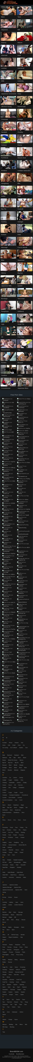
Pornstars (9, 949)
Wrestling (12, 1027)
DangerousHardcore (22, 602)
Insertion (4, 877)
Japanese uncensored (7, 889)
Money (17, 919)
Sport (9, 987)
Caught (10, 780)
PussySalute (6, 475)
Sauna (16, 967)
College (14, 787)
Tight (15, 1004)
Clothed (4, 787)
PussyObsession (22, 654)
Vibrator (4, 1019)
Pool (3, 949)
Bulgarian (23, 770)
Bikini (22, 762)
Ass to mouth (13, 747)
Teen (3, 1002)
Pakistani (4, 944)
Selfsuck (18, 969)
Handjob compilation (18, 859)
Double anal (18, 810)
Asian (19, 745)
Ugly (3, 1012)
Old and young (14, 934)
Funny (16, 837)
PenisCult (20, 617)
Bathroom (4, 757)
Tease (23, 999)
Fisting (17, 832)
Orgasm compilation (13, 937)
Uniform (21, 1012)
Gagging (4, 842)
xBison (26, 430)
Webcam (4, 1024)
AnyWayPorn (21, 593)
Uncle (8, 1012)
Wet (16, 1024)
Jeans (26, 889)
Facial (11, 827)
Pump (12, 954)
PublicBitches (6, 636)
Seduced (11, 969)
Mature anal (19, 914)
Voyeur (16, 1019)
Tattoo (7, 999)
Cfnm (22, 780)
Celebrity (16, 780)
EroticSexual (21, 537)
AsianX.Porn (6, 606)
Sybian (22, 994)
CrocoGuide (5, 529)
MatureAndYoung (7, 693)
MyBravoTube (6, 696)
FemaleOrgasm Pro (7, 720)
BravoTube (5, 581)
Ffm (20, 830)
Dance (3, 805)
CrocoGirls (20, 631)
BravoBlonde (21, 643)
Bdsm (19, 757)
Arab (9, 745)
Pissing (15, 947)
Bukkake (16, 770)
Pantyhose (17, 944)
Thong (26, 1002)
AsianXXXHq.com (22, 404)
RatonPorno (5, 486)
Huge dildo (5, 867)
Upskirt (4, 1014)
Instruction (11, 877)
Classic (10, 785)
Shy (3, 977)
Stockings (12, 989)
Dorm (11, 810)
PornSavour (5, 400)
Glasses (4, 850)
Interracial (18, 877)
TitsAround (20, 687)
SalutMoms (5, 536)
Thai (21, 1002)
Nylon (13, 929)
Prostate (11, 952)
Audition (21, 747)
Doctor (15, 807)
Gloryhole (11, 850)
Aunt (26, 747)
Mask (14, 912)
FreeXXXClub (21, 418)
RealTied (13, 553)
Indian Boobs (20, 872)
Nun (3, 929)
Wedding (11, 1024)
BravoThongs (21, 668)
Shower (23, 974)
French (4, 837)
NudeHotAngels (21, 628)
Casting (21, 777)
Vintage (10, 1019)
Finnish (4, 832)
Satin (11, 967)
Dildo (3, 807)
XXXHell (13, 503)
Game (10, 842)
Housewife (23, 864)
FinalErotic (5, 600)
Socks (17, 982)
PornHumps (20, 456)
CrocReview (5, 707)
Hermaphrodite (17, 862)
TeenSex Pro (21, 721)
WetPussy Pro (6, 685)
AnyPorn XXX (21, 522)
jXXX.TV (13, 602)
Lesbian (10, 904)
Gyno (13, 854)
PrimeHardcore (6, 678)
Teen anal (9, 1002)
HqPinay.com (21, 434)
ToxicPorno (5, 592)
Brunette (10, 770)
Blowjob (21, 765)
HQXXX (27, 704)
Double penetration (6, 812)
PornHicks (20, 609)
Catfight (4, 780)
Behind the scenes (12, 760)
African (10, 742)
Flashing (23, 832)
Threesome (5, 1004)
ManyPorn (20, 518)
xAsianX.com (6, 493)
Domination (5, 810)
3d (6, 737)
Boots (10, 767)
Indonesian (21, 874)
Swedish (23, 992)
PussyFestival (21, 407)
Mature (12, 914)
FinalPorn (20, 717)
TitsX (10, 652)
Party (24, 944)
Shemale (11, 972)
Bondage (4, 767)
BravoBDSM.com (10, 2)
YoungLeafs (5, 514)
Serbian (24, 969)
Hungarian (12, 867)
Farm (16, 827)
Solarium (23, 982)
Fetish (14, 830)
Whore (21, 1024)
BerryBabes (20, 471)
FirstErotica (5, 444)
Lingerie (4, 907)
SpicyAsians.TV (6, 627)
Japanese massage (7, 887)
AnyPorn (28, 428)
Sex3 (10, 429)
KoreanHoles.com (7, 585)
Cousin (21, 792)
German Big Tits (22, 845)
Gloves (17, 850)
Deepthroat (16, 805)
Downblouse (16, 812)
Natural (4, 927)
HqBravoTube (21, 449)
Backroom (9, 755)
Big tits (17, 762)
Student (4, 992)
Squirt (18, 987)
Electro (9, 820)
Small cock (19, 979)
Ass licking (5, 747)
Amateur (17, 742)
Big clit (4, 762)
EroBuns (13, 638)
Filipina (24, 830)
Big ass (21, 760)
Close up (20, 785)
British (3, 770)
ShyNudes (20, 567)
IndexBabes (5, 670)
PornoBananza (21, 708)
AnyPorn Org (6, 568)
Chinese (19, 782)
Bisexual (4, 765)
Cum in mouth (12, 797)
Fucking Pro (5, 452)
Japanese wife (18, 889)
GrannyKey (20, 445)
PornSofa (20, 489)
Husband (19, 867)
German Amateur (12, 845)
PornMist (5, 564)
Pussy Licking (19, 954)
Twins (19, 1007)
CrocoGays (5, 619)
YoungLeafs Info (21, 560)
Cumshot (20, 797)
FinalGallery (5, 711)
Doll (26, 807)
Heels (10, 862)
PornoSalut (5, 420)
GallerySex (20, 606)
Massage (20, 912)
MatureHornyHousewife (23, 534)
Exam (24, 820)
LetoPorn (5, 532)
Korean (16, 897)
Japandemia (20, 676)
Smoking (12, 982)
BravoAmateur (21, 441)
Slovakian (4, 979)
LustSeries (20, 702)
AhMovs (13, 574)
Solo (3, 984)
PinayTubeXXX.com (22, 476)
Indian (3, 872)
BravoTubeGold (21, 438)
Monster (23, 919)
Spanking (22, 984)
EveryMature (21, 503)
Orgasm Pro (5, 448)
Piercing (9, 947)
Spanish (15, 984)
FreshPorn (5, 642)
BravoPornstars (21, 513)
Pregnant (4, 952)
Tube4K (27, 515)
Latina (21, 902)
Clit (15, 785)
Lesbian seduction (18, 904)
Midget (10, 917)
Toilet (25, 1004)
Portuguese (16, 949)
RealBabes (5, 424)
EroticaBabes (6, 501)
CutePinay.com (21, 646)
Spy (14, 987)
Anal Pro (13, 461)
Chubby (25, 782)
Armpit (13, 745)
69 (3, 737)
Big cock (10, 762)
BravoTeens (20, 711)
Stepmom (24, 987)
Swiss (16, 994)
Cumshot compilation (7, 800)
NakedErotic (5, 518)
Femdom (9, 830)
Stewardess (5, 989)
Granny (10, 852)
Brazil (20, 767)
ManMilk (28, 714)
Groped (21, 852)
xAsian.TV (20, 467)
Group (3, 854)
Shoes (10, 974)
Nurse (8, 929)
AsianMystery (21, 552)
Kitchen (10, 897)
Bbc (10, 757)
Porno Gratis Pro (7, 578)
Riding (16, 959)
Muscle (4, 922)
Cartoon (15, 777)
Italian (24, 877)
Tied (11, 1004)
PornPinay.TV (6, 615)
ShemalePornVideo (7, 412)
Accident (4, 742)
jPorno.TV (20, 694)
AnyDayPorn (20, 680)
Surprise (10, 992)
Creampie (4, 795)
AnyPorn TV (20, 422)
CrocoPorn (20, 589)
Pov (22, 949)
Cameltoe (4, 777)
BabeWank (5, 700)
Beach (24, 757)
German (4, 845)
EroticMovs (20, 507)
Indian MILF (5, 874)
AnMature (5, 544)
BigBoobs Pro (6, 656)
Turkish (13, 1007)
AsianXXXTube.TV (7, 547)
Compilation (21, 787)
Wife (26, 1024)
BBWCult (5, 489)
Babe (3, 755)
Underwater (14, 1012)
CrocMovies (5, 650)
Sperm (4, 987)
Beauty (4, 760)
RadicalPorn (20, 482)
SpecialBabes (21, 452)
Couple (15, 792)
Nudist (22, 927)
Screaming (22, 967)
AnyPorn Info (6, 596)
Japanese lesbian (13, 884)
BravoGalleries (6, 437)
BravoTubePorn (6, 557)
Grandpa (4, 852)
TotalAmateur (21, 411)
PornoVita (20, 672)
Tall (3, 999)
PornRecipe (5, 667)
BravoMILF (20, 415)
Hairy (3, 859)
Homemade (5, 864)
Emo (15, 820)
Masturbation (5, 914)
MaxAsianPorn (6, 724)
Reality (4, 959)
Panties (11, 944)
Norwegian (16, 927)
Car (10, 777)
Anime (3, 745)
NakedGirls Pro (21, 460)
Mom (12, 919)
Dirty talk (9, 807)
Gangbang (16, 842)
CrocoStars (5, 497)
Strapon (19, 989)
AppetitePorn (6, 471)
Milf (15, 917)
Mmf (8, 919)
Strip (24, 989)
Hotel (17, 864)
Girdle (3, 847)
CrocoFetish (20, 665)
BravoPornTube (21, 657)
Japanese (4, 884)
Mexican (4, 917)
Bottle (15, 767)
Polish (26, 947)
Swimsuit (4, 994)
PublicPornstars (6, 416)
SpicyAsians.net (21, 613)
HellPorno (20, 574)
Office (3, 934)
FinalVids (20, 493)
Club (9, 787)
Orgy (21, 937)
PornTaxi (13, 629)
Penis (3, 947)
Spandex (9, 984)
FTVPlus (28, 478)
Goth (22, 850)
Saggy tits (5, 967)
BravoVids (5, 689)
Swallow (17, 992)
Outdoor (4, 939)
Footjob (15, 835)
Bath (22, 755)
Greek (16, 852)
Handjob (9, 859)
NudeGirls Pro (6, 510)
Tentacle (16, 1002)
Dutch (3, 815)
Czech (20, 800)
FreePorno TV (6, 610)
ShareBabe (5, 427)
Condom (4, 790)
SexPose (5, 507)
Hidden (24, 862)
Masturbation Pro (22, 639)
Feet (3, 830)
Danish (9, 805)
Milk (3, 919)
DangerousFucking (22, 527)
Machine (4, 912)
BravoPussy (20, 635)
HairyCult (20, 563)
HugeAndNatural (6, 715)
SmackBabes (21, 426)
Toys (3, 1007)
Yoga (3, 1032)
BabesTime (5, 623)
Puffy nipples (5, 954)
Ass (24, 745)
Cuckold (4, 797)
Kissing (4, 897)
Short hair (16, 974)
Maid (10, 912)
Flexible (4, 835)
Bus (3, 772)
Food (9, 835)
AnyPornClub (6, 459)
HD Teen (4, 862)
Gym (9, 854)
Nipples (10, 927)
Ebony (3, 820)
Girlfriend (10, 847)
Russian (10, 962)
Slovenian (11, 979)
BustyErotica (21, 582)
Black (10, 765)
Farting (21, 827)
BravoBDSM (6, 540)
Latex (16, 902)
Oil (8, 934)
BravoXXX (5, 589)
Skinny (8, 977)
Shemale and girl (19, 972)
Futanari (22, 837)
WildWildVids (21, 620)
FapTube (28, 509)
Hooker (11, 864)
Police (21, 947)
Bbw (15, 757)
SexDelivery (5, 704)
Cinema (4, 785)
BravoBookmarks (7, 681)
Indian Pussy (13, 874)
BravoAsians (21, 597)
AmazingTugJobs (22, 650)
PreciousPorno (6, 441)
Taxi (13, 999)
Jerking (4, 892)
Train (8, 1007)
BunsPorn (20, 691)
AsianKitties (20, 586)
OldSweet (5, 659)
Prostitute (17, 952)
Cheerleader (11, 782)
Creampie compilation (14, 795)
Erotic (19, 820)
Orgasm (4, 937)
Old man (23, 934)
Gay (22, 842)
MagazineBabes (6, 525)
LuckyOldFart (6, 407)
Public (23, 952)
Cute (16, 800)
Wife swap (4, 1027)
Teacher (18, 999)
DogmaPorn (5, 521)
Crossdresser (25, 795)
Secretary (4, 969)
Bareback (16, 755)
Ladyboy (11, 902)
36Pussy (13, 467)
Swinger (11, 994)
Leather (4, 904)
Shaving (4, 972)
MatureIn (13, 612)
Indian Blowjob (11, 872)
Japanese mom (17, 887)
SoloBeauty (20, 578)
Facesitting (5, 827)
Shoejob (4, 974)
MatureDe (20, 486)
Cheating (4, 782)
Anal (22, 742)
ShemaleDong (6, 478)
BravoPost (5, 465)
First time (10, 832)
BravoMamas (6, 646)
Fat (26, 827)
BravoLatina (20, 541)
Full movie (10, 837)
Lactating (4, 902)
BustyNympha (6, 551)
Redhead (10, 959)
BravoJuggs (5, 572)
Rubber (4, 962)
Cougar (10, 792)
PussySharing (6, 633)
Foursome (21, 835)
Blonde (15, 765)
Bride (25, 767)
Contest (4, 792)
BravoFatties (6, 455)
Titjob (20, 1004)
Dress (23, 812)
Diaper (22, 805)
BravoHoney (5, 561)
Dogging (21, 807)
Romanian (22, 959)
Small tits (4, 982)
